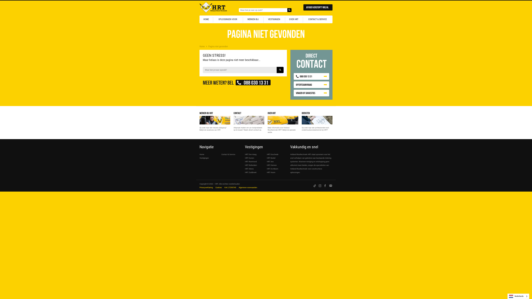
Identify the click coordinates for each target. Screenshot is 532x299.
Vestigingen (274, 19)
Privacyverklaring (206, 187)
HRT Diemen (272, 165)
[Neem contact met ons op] (330, 186)
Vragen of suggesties (305, 92)
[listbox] (518, 296)
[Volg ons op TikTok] (315, 186)
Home (206, 19)
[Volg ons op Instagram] (320, 186)
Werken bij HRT (206, 113)
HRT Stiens (249, 169)
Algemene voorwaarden (248, 187)
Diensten (306, 113)
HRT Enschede (272, 154)
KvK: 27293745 (230, 187)
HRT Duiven (249, 158)
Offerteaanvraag (304, 84)
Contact (237, 113)
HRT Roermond (251, 162)
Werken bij (253, 19)
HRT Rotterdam (251, 165)
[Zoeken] (289, 10)
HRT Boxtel (271, 158)
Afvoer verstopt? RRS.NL (317, 7)
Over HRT (293, 19)
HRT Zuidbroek (251, 172)
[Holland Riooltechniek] (213, 8)
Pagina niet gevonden (218, 46)
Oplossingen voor (227, 19)
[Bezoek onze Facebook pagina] (325, 186)
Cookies (218, 187)
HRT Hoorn (271, 172)
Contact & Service (317, 19)
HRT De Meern (272, 169)
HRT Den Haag (250, 154)
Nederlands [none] (519, 296)
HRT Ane (270, 162)
